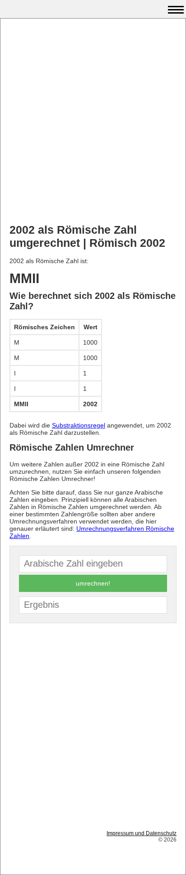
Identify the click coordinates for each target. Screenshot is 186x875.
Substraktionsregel (78, 425)
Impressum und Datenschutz (142, 833)
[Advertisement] (93, 121)
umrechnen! (93, 583)
